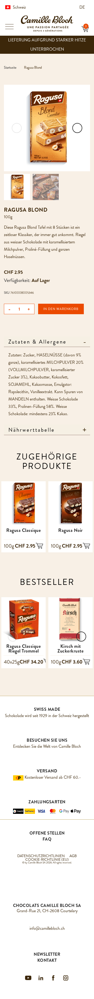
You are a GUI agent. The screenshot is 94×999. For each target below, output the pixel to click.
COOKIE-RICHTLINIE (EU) (47, 859)
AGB (73, 855)
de (82, 7)
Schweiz (19, 7)
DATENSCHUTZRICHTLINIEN (41, 855)
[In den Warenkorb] (39, 546)
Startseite (10, 67)
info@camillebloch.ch (47, 928)
